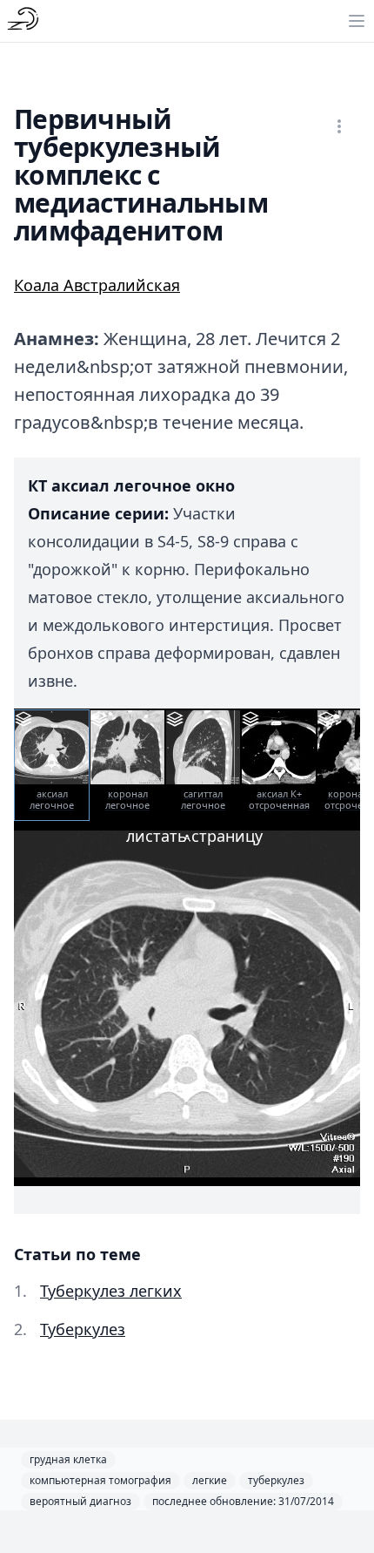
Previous (21, 765)
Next (352, 765)
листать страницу (194, 835)
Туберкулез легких (111, 1290)
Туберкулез (82, 1329)
